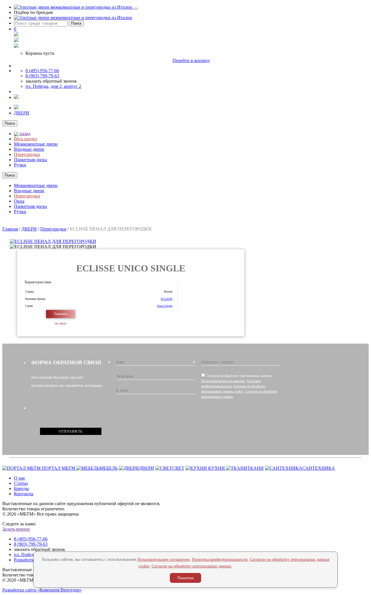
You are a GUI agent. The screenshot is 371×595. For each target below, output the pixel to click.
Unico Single (164, 305)
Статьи (21, 483)
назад (24, 133)
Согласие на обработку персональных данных (191, 566)
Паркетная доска (30, 159)
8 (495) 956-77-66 (42, 70)
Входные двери (29, 149)
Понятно (185, 578)
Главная (10, 228)
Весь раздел (25, 138)
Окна (19, 201)
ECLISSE (166, 298)
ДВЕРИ (21, 112)
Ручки (20, 164)
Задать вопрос (16, 529)
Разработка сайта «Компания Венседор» (42, 589)
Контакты (23, 493)
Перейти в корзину (191, 60)
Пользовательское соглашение (223, 381)
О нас (19, 478)
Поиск (76, 23)
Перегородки (27, 154)
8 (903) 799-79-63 (42, 75)
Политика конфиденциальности (220, 559)
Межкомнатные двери (36, 144)
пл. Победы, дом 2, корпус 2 (53, 86)
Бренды (21, 488)
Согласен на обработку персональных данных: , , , (239, 386)
